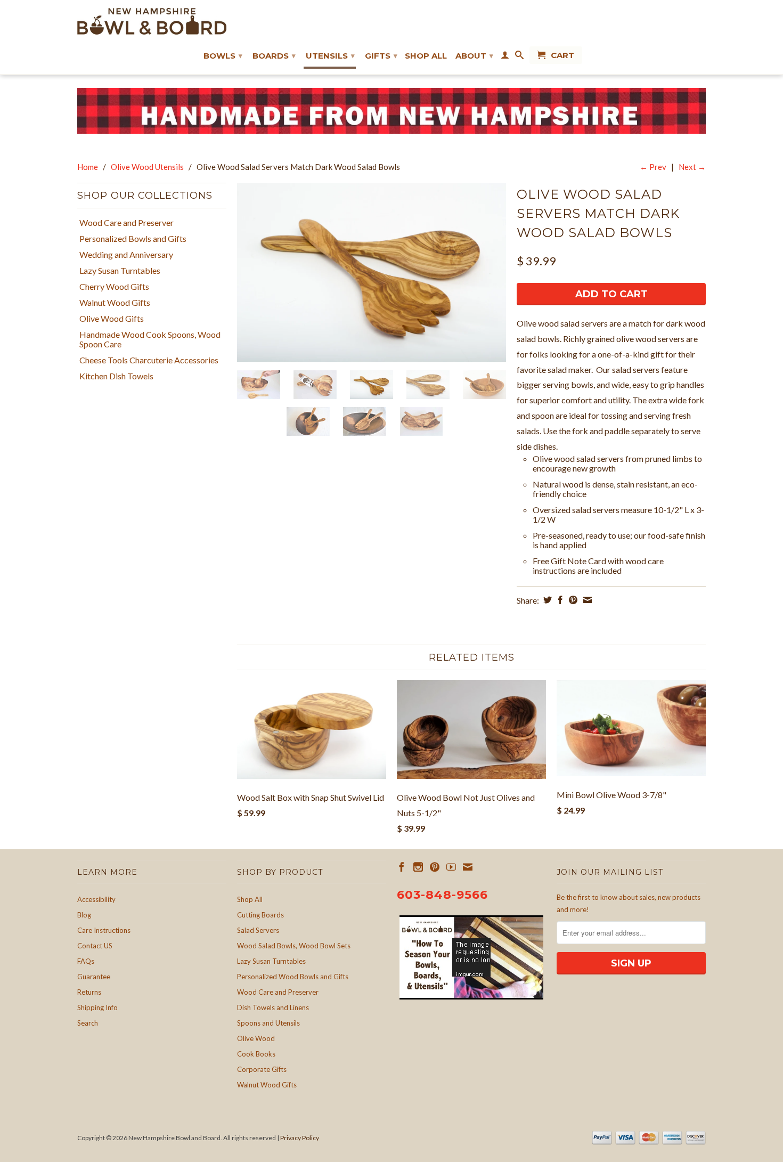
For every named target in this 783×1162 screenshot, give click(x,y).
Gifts (381, 56)
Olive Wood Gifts (111, 318)
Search (87, 1023)
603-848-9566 (442, 895)
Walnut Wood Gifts (114, 302)
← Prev (653, 167)
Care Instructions (103, 930)
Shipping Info (97, 1007)
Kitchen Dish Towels (116, 376)
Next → (692, 167)
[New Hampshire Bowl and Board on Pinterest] (434, 867)
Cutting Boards (260, 915)
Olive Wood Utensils (147, 167)
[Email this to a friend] (586, 600)
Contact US (94, 945)
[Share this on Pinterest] (571, 600)
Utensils (330, 56)
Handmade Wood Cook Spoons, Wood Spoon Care (150, 339)
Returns (89, 992)
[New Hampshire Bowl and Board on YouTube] (451, 867)
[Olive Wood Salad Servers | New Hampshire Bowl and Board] (371, 272)
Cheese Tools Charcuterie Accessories (148, 360)
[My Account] (505, 57)
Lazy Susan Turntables (119, 270)
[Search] (519, 57)
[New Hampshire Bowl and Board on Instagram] (418, 867)
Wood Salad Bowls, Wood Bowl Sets (293, 945)
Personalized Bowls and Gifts (132, 238)
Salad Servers (258, 930)
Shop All (426, 56)
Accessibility (96, 899)
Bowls (222, 56)
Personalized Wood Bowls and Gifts (292, 976)
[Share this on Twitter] (546, 600)
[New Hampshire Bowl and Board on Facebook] (401, 867)
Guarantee (93, 976)
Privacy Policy (299, 1138)
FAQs (85, 961)
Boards (274, 56)
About (474, 56)
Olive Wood (256, 1038)
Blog (84, 915)
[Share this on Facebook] (559, 600)
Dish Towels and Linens (273, 1007)
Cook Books (256, 1054)
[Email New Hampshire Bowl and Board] (467, 867)
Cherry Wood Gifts (114, 286)
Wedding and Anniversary (126, 254)
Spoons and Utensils (268, 1023)
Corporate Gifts (262, 1069)
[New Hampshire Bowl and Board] (151, 21)
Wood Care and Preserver (126, 222)
